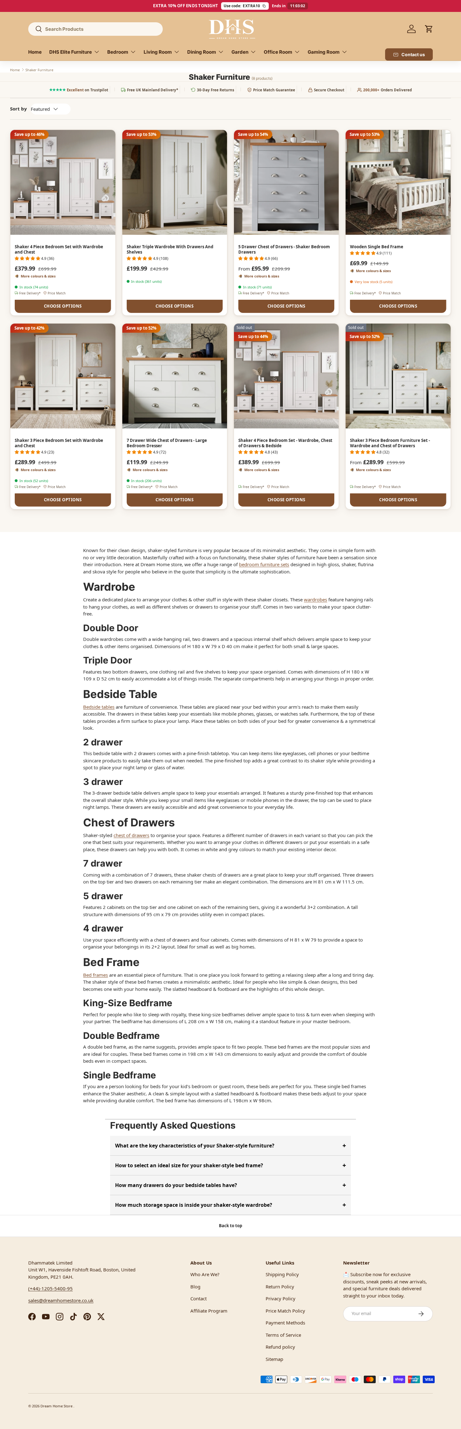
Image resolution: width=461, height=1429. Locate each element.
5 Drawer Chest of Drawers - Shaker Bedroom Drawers (284, 249)
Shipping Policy (282, 1274)
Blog (195, 1286)
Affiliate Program (208, 1311)
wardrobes (315, 599)
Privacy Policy (280, 1298)
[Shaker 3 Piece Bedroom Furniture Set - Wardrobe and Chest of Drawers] (398, 376)
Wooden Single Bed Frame (376, 247)
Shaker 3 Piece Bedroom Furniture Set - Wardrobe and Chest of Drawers (390, 443)
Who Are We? (205, 1274)
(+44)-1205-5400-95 (50, 1288)
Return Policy (280, 1286)
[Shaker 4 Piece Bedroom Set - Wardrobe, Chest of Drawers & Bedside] (286, 376)
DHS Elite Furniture (70, 52)
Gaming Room (324, 52)
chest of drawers (131, 835)
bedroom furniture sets (264, 564)
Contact (198, 1298)
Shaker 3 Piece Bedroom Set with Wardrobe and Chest (59, 443)
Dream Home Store (56, 1406)
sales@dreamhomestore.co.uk (60, 1300)
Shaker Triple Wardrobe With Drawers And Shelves (170, 249)
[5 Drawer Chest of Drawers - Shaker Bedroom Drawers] (286, 182)
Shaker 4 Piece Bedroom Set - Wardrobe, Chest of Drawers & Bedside (285, 443)
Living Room (158, 52)
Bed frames (95, 975)
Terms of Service (283, 1335)
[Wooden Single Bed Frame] (398, 182)
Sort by (18, 108)
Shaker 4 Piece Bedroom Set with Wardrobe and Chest (59, 249)
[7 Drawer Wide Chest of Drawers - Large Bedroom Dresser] (174, 376)
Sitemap (274, 1359)
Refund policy (280, 1347)
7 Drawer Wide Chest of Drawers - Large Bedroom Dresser (167, 443)
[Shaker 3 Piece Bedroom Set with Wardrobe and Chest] (62, 376)
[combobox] (95, 29)
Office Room (278, 52)
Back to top (230, 1225)
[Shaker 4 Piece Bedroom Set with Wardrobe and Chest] (62, 182)
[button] (429, 29)
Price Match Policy (285, 1311)
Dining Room (201, 52)
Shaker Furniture (39, 69)
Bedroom (117, 52)
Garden (239, 52)
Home (35, 52)
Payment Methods (285, 1322)
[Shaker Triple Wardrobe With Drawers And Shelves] (174, 182)
